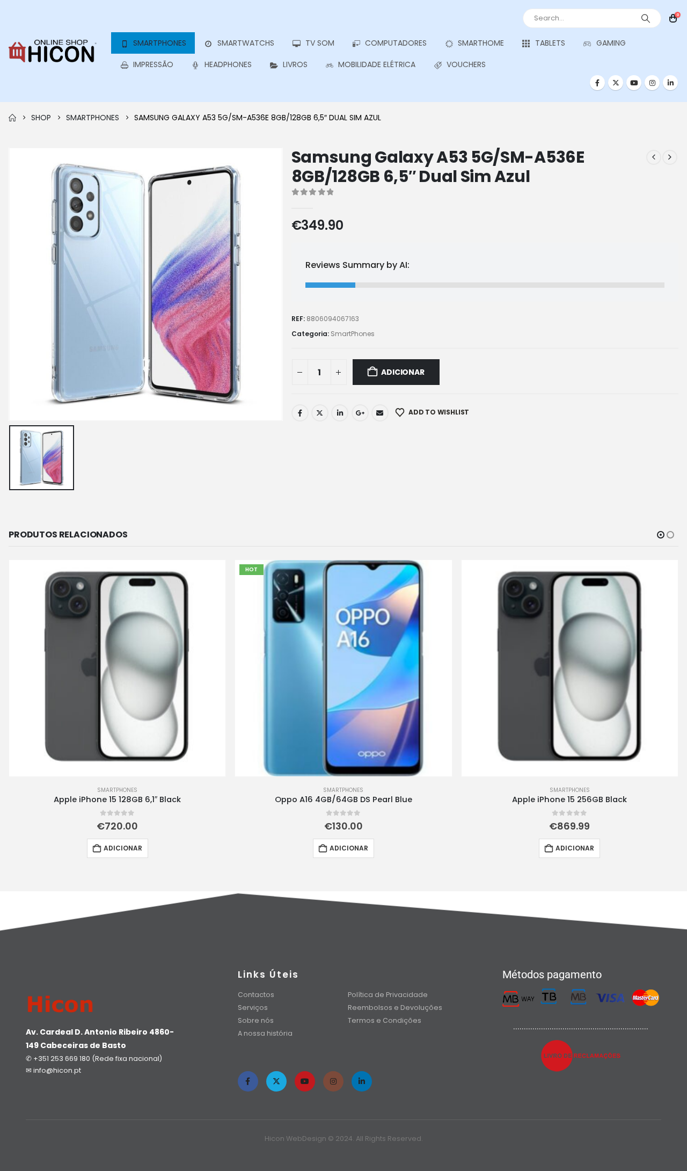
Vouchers (466, 64)
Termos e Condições (384, 1020)
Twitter (319, 412)
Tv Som (319, 43)
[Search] (646, 18)
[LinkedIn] (670, 82)
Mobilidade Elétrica (376, 64)
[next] (669, 157)
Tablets (550, 43)
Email (380, 412)
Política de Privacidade (388, 994)
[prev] (653, 157)
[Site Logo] (53, 51)
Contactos (256, 994)
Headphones (228, 64)
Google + (360, 412)
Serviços (253, 1007)
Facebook (300, 412)
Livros (295, 64)
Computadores (396, 43)
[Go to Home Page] (12, 117)
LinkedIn (339, 412)
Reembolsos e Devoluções (395, 1007)
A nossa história (266, 1033)
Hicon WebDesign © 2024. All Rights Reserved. (344, 1138)
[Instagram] (652, 82)
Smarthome (481, 43)
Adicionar (402, 372)
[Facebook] (597, 82)
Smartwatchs (245, 43)
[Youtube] (633, 82)
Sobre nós (256, 1020)
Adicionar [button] (123, 848)
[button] (661, 534)
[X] (615, 82)
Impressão (153, 64)
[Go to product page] (117, 668)
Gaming (611, 43)
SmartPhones (159, 43)
